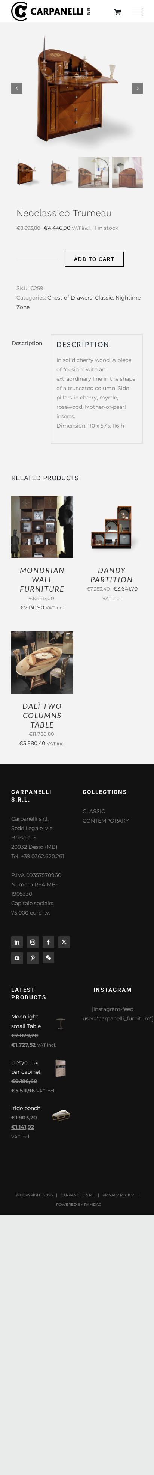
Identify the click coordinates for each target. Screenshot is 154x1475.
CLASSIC (94, 811)
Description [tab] (27, 343)
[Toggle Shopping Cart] (117, 12)
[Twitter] (64, 942)
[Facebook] (48, 942)
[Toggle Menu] (137, 12)
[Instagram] (32, 942)
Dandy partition (111, 574)
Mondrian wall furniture (42, 579)
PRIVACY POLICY (118, 1195)
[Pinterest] (32, 958)
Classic (104, 297)
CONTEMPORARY (106, 820)
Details (42, 531)
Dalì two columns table (42, 715)
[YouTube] (17, 958)
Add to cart (94, 259)
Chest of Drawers (69, 297)
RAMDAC (92, 1204)
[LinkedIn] (17, 942)
